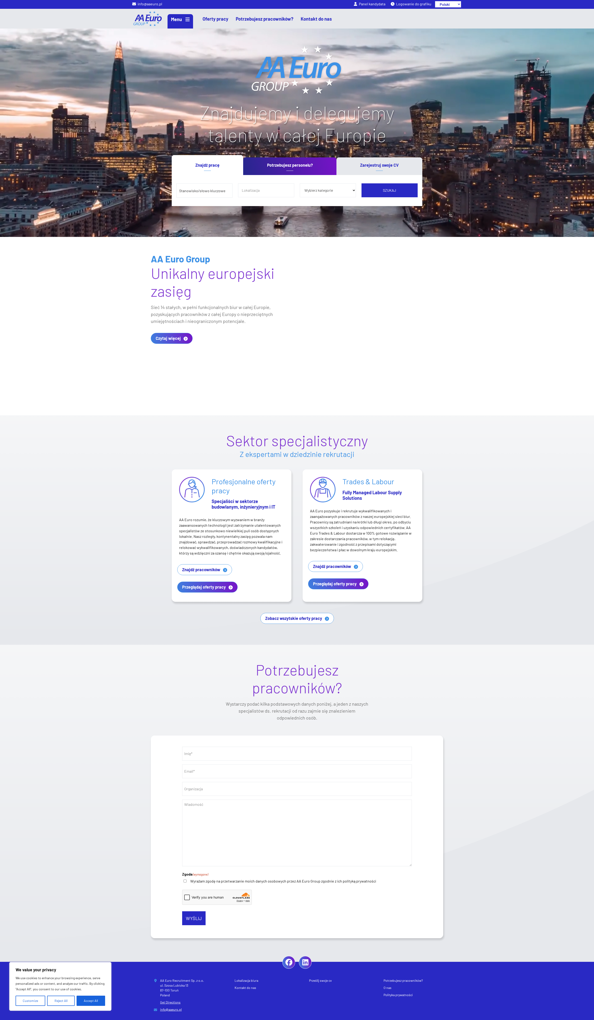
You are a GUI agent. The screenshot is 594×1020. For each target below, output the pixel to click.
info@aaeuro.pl (171, 1009)
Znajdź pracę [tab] (207, 165)
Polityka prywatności (398, 995)
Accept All (91, 1001)
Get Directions (170, 1002)
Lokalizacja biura (246, 980)
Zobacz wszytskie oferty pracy (293, 618)
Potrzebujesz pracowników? (403, 980)
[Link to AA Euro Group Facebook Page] (288, 962)
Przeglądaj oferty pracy (204, 587)
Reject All (61, 1001)
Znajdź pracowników (201, 569)
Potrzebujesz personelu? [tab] (290, 165)
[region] (60, 986)
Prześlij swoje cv (320, 980)
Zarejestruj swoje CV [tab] (379, 165)
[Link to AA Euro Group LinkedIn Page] (305, 962)
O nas (387, 988)
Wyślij (194, 918)
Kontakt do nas (245, 988)
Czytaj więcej (168, 338)
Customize (30, 1001)
